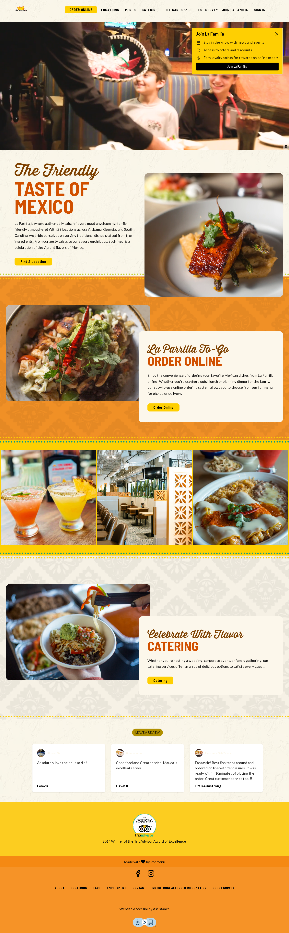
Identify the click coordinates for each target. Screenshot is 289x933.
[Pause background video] (286, 146)
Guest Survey (205, 10)
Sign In (259, 10)
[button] (176, 10)
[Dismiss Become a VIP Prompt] (276, 33)
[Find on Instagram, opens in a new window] (151, 874)
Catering (150, 10)
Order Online (80, 9)
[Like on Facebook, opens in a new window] (138, 874)
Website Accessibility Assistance (144, 909)
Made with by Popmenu (84, 861)
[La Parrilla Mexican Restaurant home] (21, 9)
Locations (110, 10)
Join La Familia (235, 10)
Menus (130, 10)
